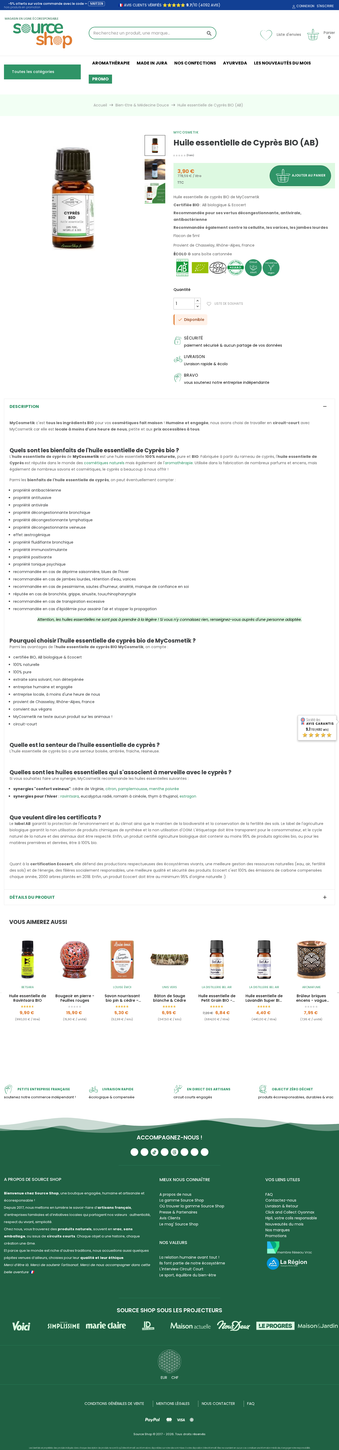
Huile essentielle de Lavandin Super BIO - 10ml (264, 998)
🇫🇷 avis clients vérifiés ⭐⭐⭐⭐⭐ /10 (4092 (164, 5)
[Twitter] (194, 1152)
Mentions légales (172, 1403)
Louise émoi (122, 987)
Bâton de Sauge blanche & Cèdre (169, 998)
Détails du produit (32, 897)
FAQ (269, 1194)
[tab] (169, 406)
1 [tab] (167, 1049)
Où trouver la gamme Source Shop (191, 1206)
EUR (164, 1377)
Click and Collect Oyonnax (289, 1212)
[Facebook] (164, 1152)
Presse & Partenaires (178, 1212)
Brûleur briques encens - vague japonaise (311, 998)
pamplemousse (132, 788)
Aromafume (311, 987)
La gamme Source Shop (181, 1200)
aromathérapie (179, 463)
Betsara (27, 987)
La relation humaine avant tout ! (189, 1257)
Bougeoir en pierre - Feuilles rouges (74, 998)
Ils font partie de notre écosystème (192, 1263)
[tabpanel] (27, 992)
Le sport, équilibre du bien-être (187, 1275)
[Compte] (293, 6)
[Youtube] (134, 1152)
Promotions (276, 1235)
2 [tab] (172, 1049)
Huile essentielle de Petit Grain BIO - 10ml (216, 998)
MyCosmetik (185, 132)
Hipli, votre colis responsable (291, 1218)
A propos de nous (175, 1194)
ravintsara (69, 796)
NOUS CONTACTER (218, 1403)
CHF (175, 1377)
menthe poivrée (164, 788)
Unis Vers (169, 987)
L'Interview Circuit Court (181, 1269)
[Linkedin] (184, 1152)
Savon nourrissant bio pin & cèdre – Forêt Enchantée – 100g (122, 998)
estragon (188, 796)
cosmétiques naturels (104, 463)
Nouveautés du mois (284, 1224)
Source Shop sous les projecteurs (169, 1310)
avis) (215, 5)
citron (110, 788)
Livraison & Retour (281, 1206)
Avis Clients (169, 1218)
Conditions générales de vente (114, 1403)
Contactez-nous (280, 1200)
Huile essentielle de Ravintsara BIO (27, 998)
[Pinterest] (204, 1152)
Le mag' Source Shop (178, 1224)
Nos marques (277, 1230)
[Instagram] (144, 1152)
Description (24, 406)
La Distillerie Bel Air (217, 987)
